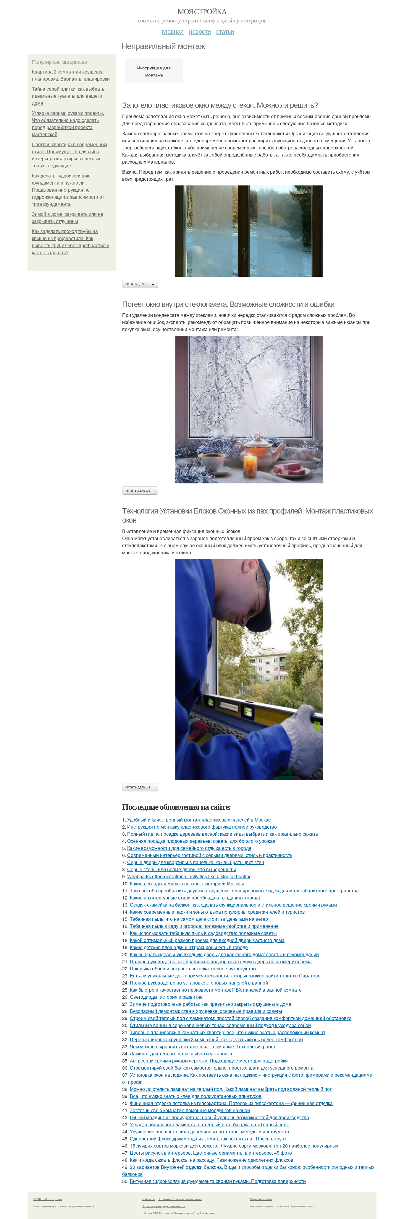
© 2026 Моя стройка (47, 1199)
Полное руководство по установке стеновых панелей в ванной (199, 982)
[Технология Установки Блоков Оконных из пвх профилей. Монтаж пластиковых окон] (249, 669)
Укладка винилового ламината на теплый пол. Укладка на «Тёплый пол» (209, 1124)
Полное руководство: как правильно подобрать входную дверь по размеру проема (221, 961)
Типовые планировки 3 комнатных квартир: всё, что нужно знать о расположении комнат (227, 1032)
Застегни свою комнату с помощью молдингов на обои (190, 1110)
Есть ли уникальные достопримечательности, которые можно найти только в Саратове (225, 975)
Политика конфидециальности (163, 1206)
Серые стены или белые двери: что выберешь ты (181, 869)
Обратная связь (261, 1199)
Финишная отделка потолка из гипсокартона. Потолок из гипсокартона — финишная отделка (231, 1103)
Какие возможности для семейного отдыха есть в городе (189, 848)
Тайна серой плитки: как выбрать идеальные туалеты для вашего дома (68, 96)
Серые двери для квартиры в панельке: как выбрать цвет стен (195, 862)
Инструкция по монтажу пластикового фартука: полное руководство (202, 826)
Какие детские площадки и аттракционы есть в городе (189, 947)
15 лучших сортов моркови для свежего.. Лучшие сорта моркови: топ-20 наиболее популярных (234, 1145)
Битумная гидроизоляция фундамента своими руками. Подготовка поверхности (218, 1181)
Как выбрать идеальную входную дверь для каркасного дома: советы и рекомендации (224, 954)
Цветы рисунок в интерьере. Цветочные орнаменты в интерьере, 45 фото (211, 1152)
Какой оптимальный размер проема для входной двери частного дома (207, 940)
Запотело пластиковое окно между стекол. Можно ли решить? (220, 105)
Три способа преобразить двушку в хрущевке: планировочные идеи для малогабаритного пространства (244, 890)
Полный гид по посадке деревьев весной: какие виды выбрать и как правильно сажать (222, 833)
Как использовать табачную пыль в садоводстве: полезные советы (203, 933)
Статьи (225, 31)
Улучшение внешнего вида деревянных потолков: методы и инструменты (211, 1131)
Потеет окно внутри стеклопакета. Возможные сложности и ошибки (228, 304)
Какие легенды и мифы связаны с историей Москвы (187, 883)
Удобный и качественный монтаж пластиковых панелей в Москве (199, 819)
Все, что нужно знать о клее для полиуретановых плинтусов (195, 1096)
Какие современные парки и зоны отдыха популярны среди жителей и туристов (217, 911)
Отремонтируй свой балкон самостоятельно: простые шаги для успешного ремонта (221, 1067)
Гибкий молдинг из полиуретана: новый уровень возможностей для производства (219, 1117)
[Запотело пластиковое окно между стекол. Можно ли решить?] (249, 231)
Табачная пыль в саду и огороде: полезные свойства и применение (204, 926)
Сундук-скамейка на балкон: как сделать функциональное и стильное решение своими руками (233, 904)
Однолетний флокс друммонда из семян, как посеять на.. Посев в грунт (208, 1138)
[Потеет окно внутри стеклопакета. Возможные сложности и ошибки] (249, 409)
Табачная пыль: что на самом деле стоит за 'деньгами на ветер (199, 918)
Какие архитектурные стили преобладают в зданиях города (195, 897)
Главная (173, 31)
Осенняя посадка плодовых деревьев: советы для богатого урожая (201, 840)
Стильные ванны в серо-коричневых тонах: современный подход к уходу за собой (220, 1025)
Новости (200, 31)
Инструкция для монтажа (154, 71)
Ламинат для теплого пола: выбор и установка (181, 1053)
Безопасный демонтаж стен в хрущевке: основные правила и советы (206, 1011)
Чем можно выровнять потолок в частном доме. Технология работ (203, 1046)
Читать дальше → (140, 284)
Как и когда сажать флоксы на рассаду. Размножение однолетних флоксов (211, 1159)
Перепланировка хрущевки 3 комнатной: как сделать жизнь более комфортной (216, 1039)
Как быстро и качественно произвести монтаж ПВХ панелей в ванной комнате (216, 989)
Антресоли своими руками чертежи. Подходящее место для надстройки (209, 1060)
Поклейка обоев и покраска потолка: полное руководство (193, 968)
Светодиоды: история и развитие (166, 996)
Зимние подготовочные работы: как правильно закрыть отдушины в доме (210, 1003)
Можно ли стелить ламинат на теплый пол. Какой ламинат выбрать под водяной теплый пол (231, 1089)
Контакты (148, 1199)
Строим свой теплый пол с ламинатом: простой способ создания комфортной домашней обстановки (240, 1018)
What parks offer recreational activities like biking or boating (189, 876)
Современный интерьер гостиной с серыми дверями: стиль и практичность (209, 855)
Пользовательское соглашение (180, 1199)
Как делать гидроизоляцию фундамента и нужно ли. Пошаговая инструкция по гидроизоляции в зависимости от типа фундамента (68, 190)
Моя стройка (202, 11)
